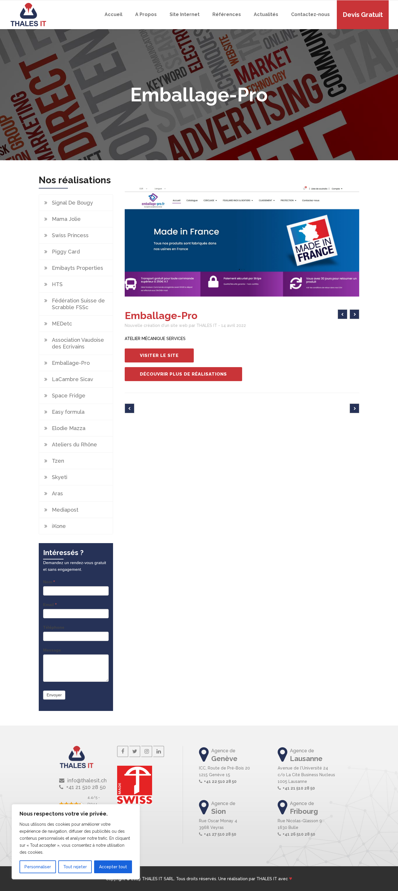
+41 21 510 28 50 (299, 788)
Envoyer (54, 695)
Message (52, 650)
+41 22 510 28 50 (220, 781)
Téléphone (53, 627)
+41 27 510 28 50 (220, 834)
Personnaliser (37, 866)
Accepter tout (113, 866)
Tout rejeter (75, 866)
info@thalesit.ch (87, 780)
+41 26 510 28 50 (299, 834)
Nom (49, 582)
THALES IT (266, 878)
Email (50, 604)
